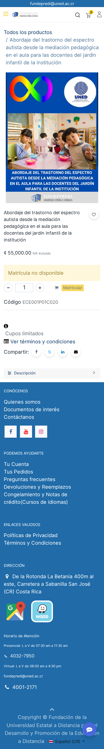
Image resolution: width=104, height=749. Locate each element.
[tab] (52, 373)
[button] (94, 214)
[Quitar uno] (8, 287)
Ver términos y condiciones (42, 342)
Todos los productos (28, 32)
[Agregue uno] (39, 287)
